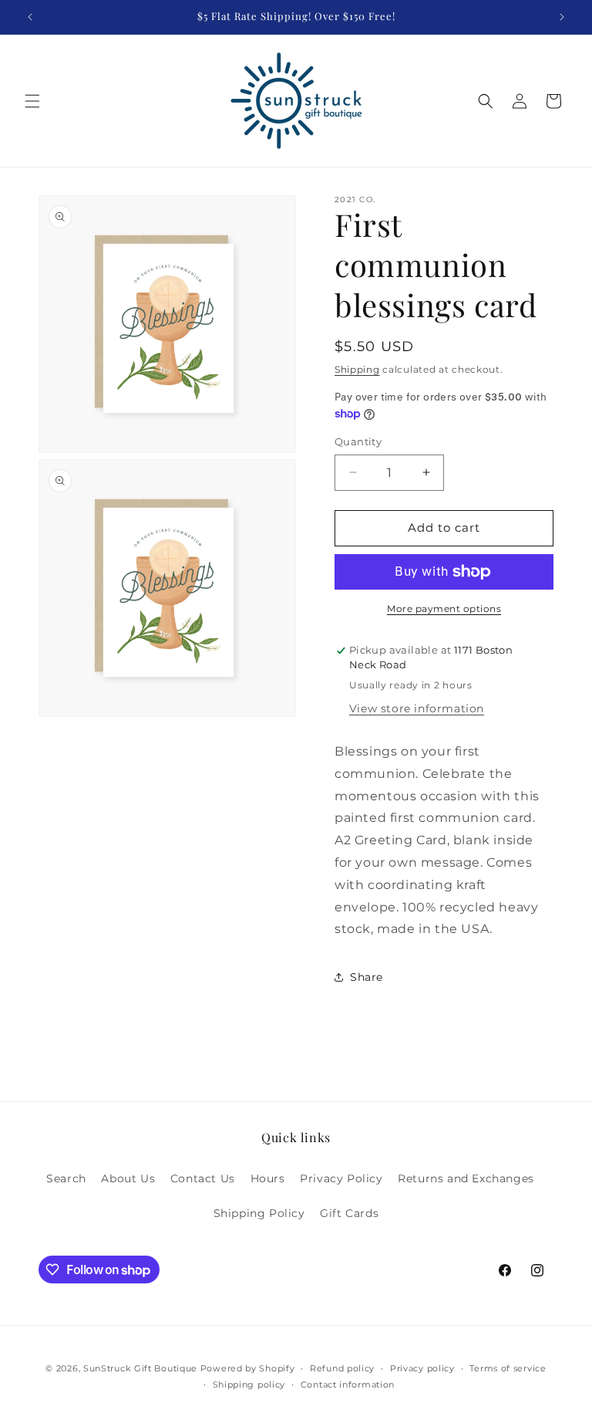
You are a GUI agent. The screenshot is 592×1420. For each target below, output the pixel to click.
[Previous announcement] (30, 17)
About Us (128, 1178)
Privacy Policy (341, 1178)
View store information (416, 708)
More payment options (444, 608)
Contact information (348, 1384)
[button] (32, 101)
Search (66, 1178)
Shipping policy (249, 1384)
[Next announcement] (562, 17)
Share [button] (366, 977)
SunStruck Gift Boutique (140, 1368)
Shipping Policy (259, 1213)
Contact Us (202, 1178)
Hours (268, 1178)
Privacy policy (422, 1368)
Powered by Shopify (247, 1368)
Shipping (357, 369)
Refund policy (342, 1368)
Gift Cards (349, 1213)
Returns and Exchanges (466, 1178)
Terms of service (507, 1368)
